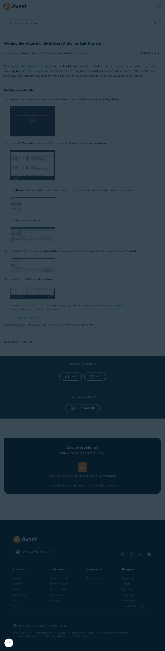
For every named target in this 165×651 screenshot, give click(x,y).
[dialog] (82, 325)
